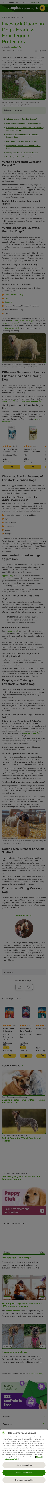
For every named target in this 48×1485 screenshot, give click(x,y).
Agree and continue (24, 1472)
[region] (24, 1457)
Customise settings (24, 1465)
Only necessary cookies (24, 1480)
